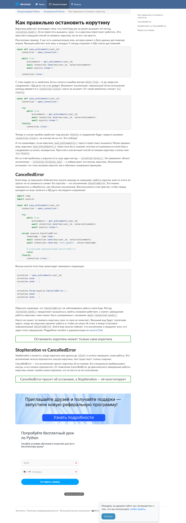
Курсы (41, 4)
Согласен (108, 516)
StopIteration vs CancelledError (152, 26)
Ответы (77, 4)
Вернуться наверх (146, 30)
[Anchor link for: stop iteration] (13, 349)
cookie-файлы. (138, 508)
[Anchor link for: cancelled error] (13, 174)
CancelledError (144, 21)
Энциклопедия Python (28, 11)
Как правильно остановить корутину (150, 16)
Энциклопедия (59, 4)
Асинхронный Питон (54, 11)
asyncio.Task (96, 330)
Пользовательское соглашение (75, 510)
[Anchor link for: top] (13, 22)
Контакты (21, 510)
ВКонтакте (99, 510)
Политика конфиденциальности (43, 510)
